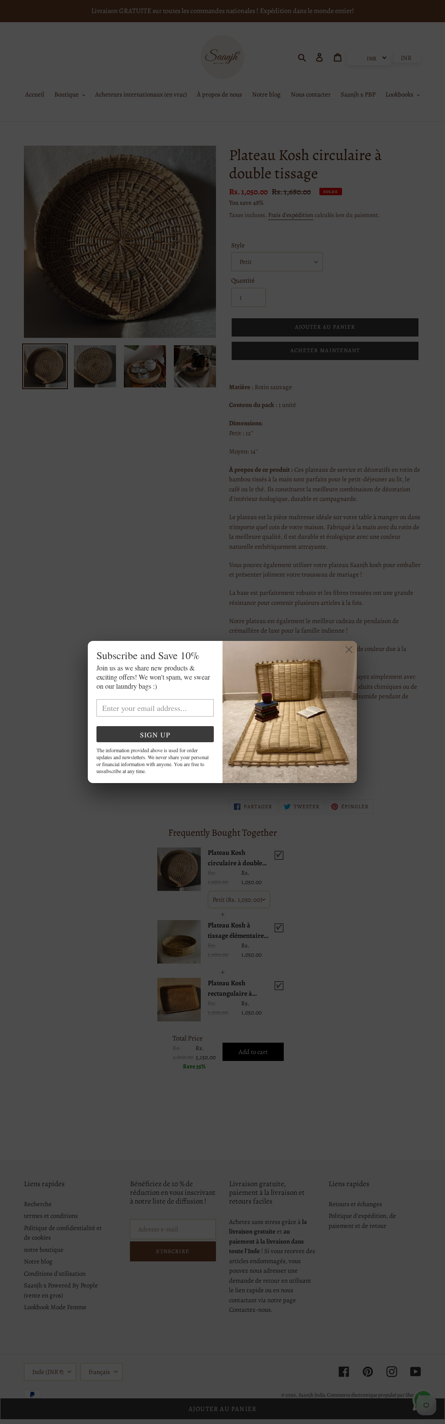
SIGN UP (155, 734)
